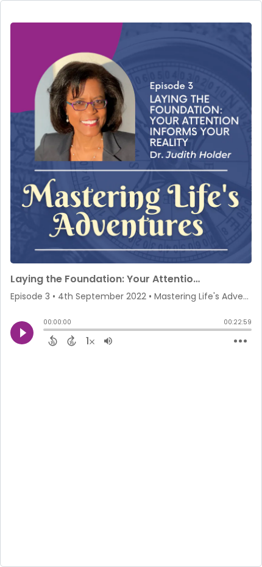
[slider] (46, 331)
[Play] (22, 332)
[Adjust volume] (108, 340)
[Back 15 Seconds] (52, 340)
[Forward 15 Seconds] (71, 340)
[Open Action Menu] (240, 341)
